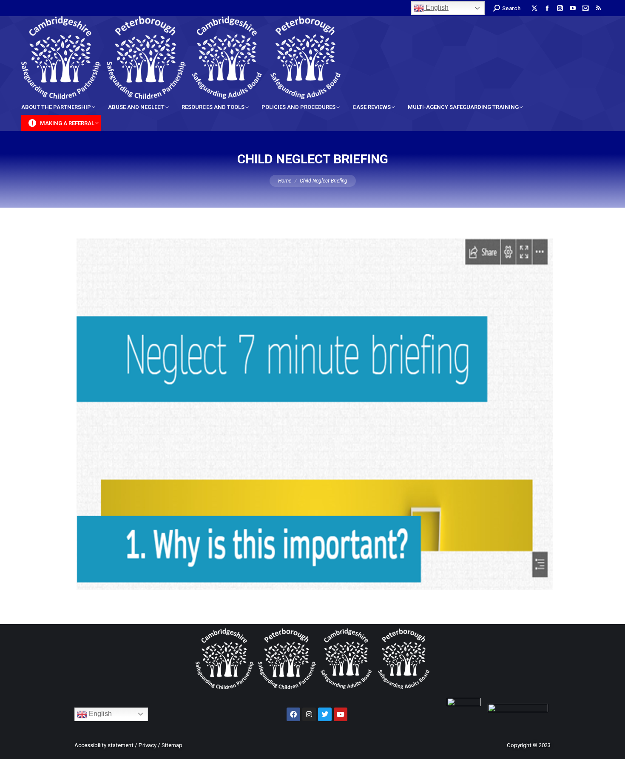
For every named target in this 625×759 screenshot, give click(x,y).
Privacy (147, 745)
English (436, 7)
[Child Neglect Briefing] (312, 413)
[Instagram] (309, 714)
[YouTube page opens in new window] (572, 8)
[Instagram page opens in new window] (559, 8)
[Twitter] (325, 714)
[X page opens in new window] (534, 8)
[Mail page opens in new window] (585, 8)
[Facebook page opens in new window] (547, 8)
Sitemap (172, 745)
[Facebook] (293, 714)
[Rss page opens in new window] (598, 8)
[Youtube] (340, 714)
